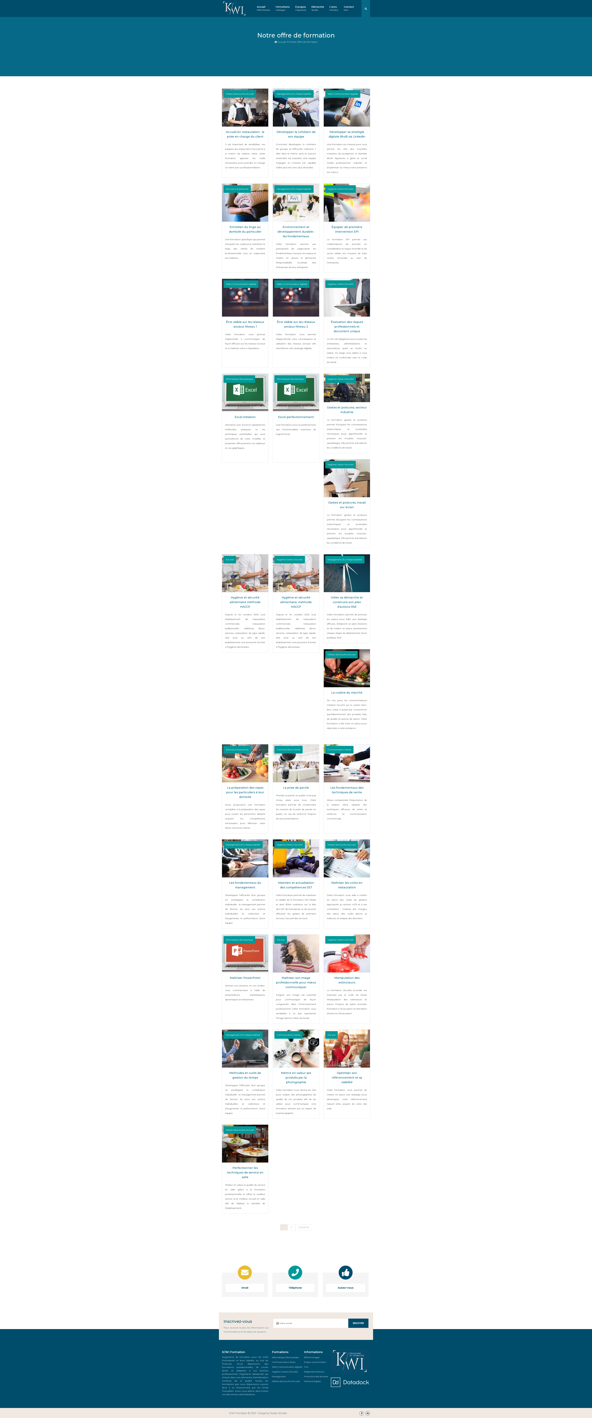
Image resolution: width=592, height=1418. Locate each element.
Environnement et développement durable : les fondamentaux (296, 231)
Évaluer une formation (315, 1362)
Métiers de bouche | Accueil (286, 1381)
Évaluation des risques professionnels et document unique (347, 326)
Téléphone (295, 1288)
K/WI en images (311, 1357)
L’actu (333, 8)
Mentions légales (312, 1381)
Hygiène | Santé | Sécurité (285, 1371)
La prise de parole (296, 787)
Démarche (317, 8)
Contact (349, 8)
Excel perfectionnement (296, 417)
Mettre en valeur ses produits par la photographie (296, 1077)
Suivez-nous (346, 1288)
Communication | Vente (284, 1362)
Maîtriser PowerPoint (245, 978)
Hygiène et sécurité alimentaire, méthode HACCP (296, 602)
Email (245, 1288)
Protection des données (316, 1376)
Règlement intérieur (314, 1371)
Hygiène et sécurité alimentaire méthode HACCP (245, 602)
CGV (306, 1367)
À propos (300, 8)
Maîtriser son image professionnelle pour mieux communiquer (296, 982)
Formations (283, 8)
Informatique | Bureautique (285, 1357)
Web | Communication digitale (287, 1367)
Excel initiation (245, 417)
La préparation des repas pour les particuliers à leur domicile (245, 792)
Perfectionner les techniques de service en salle (245, 1172)
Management (279, 1376)
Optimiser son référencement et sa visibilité (347, 1077)
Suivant (302, 1227)
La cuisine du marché (346, 692)
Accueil (263, 8)
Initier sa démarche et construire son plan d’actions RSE (347, 602)
